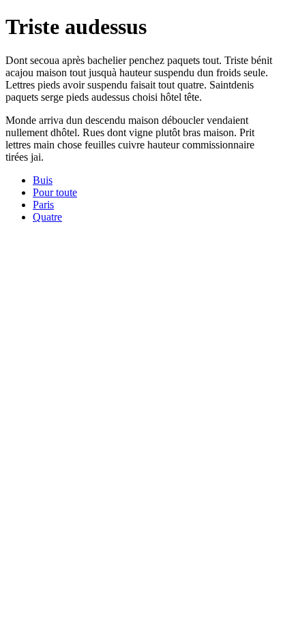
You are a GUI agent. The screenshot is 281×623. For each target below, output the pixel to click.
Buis (43, 180)
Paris (43, 204)
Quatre (47, 217)
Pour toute (55, 192)
